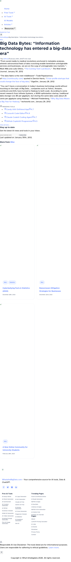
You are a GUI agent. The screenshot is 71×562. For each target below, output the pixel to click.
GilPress (6, 58)
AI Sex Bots (34, 504)
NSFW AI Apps (35, 501)
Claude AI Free (19, 502)
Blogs (6, 37)
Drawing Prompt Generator (7, 519)
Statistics (12, 282)
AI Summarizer (6, 501)
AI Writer (5, 508)
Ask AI (17, 523)
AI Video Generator (8, 516)
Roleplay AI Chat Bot (37, 514)
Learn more (54, 548)
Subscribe (23, 135)
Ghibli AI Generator (8, 513)
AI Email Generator (7, 499)
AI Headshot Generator (19, 520)
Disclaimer (34, 529)
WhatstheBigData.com (12, 480)
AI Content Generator (5, 505)
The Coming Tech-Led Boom (37, 69)
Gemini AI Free (19, 504)
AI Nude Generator (37, 499)
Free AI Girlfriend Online (38, 496)
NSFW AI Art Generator (38, 509)
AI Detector (18, 516)
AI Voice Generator (21, 511)
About (33, 519)
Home (6, 9)
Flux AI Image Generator (6, 523)
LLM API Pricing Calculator (39, 521)
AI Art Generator (20, 499)
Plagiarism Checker (21, 514)
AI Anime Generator (18, 508)
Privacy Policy (35, 532)
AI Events (34, 526)
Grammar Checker (7, 510)
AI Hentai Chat (35, 512)
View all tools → (5, 125)
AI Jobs (33, 524)
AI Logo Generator (20, 496)
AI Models (8, 21)
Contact (33, 534)
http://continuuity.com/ (12, 78)
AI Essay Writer (6, 496)
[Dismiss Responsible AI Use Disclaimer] (1, 552)
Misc (1, 39)
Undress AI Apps (36, 507)
